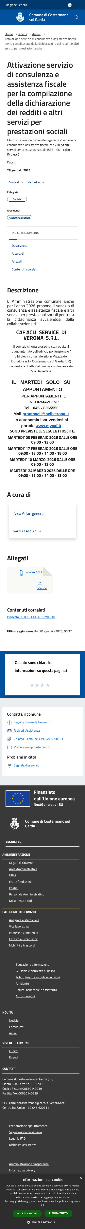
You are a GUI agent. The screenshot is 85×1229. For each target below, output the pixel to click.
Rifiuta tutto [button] (58, 1213)
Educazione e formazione (32, 964)
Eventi (13, 1057)
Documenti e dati (20, 900)
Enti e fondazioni (20, 881)
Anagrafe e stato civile (24, 920)
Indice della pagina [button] (25, 233)
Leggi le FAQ (17, 1138)
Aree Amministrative (23, 869)
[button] (42, 1222)
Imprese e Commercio (23, 932)
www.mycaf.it (48, 426)
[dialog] (42, 1201)
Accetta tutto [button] (27, 1213)
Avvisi (36, 34)
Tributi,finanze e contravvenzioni (38, 977)
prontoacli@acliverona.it (46, 414)
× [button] (80, 1178)
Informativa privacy (22, 1170)
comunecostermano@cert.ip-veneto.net (36, 1102)
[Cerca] (76, 17)
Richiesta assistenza (22, 1144)
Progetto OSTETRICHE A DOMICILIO (31, 616)
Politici (13, 888)
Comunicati (16, 1026)
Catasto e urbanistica (23, 939)
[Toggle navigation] (8, 17)
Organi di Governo (21, 862)
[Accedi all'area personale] (70, 5)
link (42, 1205)
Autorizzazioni (25, 996)
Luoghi (13, 1051)
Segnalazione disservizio (25, 1132)
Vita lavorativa (19, 926)
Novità (22, 34)
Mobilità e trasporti (22, 945)
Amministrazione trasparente (29, 1164)
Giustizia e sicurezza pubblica (35, 970)
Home (9, 34)
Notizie (14, 1020)
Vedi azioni (34, 182)
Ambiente (22, 983)
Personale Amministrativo (26, 894)
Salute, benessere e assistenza (36, 989)
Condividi (14, 182)
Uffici (12, 875)
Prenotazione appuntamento (28, 1125)
